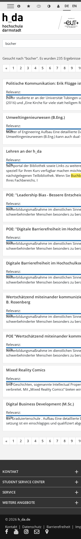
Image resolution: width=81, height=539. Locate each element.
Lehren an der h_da (24, 151)
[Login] (39, 6)
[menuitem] (9, 532)
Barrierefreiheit (58, 526)
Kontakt (11, 526)
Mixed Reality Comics (25, 369)
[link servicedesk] (58, 6)
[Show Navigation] (10, 6)
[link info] (19, 6)
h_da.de (24, 519)
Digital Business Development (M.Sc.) (40, 404)
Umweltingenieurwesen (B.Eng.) (35, 117)
